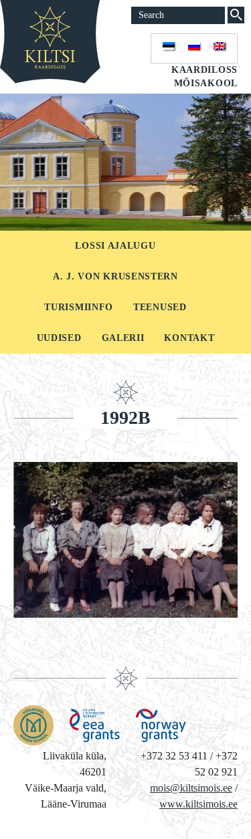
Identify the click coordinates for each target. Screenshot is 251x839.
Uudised (59, 338)
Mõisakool (206, 83)
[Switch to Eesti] (168, 48)
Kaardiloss (204, 70)
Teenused (160, 307)
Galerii (123, 338)
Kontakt (189, 338)
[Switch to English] (219, 48)
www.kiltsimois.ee (198, 804)
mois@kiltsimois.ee (191, 788)
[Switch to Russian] (194, 48)
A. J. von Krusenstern (115, 276)
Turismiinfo (78, 307)
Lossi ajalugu (115, 246)
